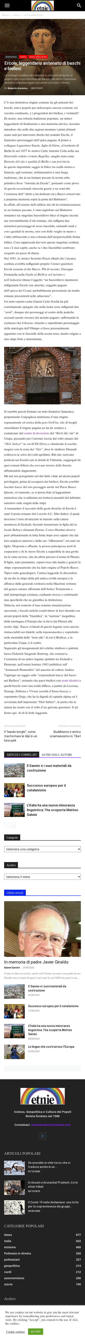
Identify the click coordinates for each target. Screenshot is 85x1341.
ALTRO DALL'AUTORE (57, 754)
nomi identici (70, 680)
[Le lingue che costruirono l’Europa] (14, 1052)
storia (16, 15)
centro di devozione (36, 433)
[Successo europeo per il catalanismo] (14, 790)
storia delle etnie (33, 15)
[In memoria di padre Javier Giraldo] (42, 929)
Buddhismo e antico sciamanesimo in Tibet (65, 734)
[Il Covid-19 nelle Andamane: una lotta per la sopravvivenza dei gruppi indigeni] (14, 1207)
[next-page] (13, 825)
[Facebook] (42, 1136)
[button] (7, 5)
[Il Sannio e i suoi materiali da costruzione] (14, 770)
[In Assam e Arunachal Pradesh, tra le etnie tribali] (14, 1187)
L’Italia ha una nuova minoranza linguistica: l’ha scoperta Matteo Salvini (52, 810)
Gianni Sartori (12, 967)
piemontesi (11, 56)
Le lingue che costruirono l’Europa (51, 1046)
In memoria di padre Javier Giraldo (36, 962)
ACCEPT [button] (36, 1331)
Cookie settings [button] (15, 1332)
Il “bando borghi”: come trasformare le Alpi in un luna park (20, 736)
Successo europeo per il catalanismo (53, 1006)
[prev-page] (6, 825)
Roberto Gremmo (18, 88)
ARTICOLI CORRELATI (22, 754)
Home (5, 15)
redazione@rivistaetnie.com (51, 1125)
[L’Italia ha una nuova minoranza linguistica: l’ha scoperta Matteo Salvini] (14, 810)
